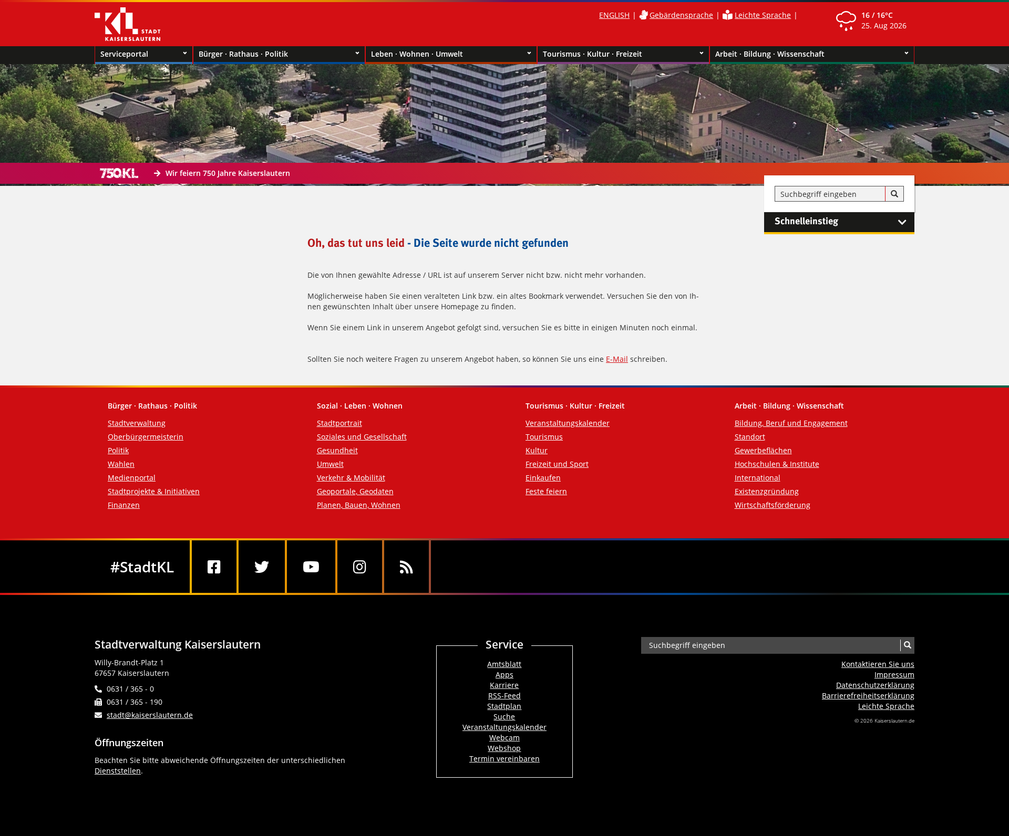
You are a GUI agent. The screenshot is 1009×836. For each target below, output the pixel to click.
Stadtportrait (339, 423)
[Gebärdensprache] (643, 15)
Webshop (504, 748)
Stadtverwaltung (137, 423)
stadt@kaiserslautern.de (150, 715)
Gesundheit (337, 450)
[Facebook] (214, 566)
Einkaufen (543, 478)
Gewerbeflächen (763, 450)
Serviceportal (124, 54)
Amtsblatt (504, 664)
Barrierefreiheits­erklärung (868, 696)
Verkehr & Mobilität (351, 478)
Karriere (504, 685)
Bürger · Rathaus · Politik (243, 54)
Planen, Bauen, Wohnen (358, 505)
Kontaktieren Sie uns (877, 664)
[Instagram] (359, 566)
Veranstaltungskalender (568, 423)
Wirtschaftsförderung (772, 505)
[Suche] (894, 194)
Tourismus (544, 437)
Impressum (894, 675)
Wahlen (121, 464)
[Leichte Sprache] (728, 15)
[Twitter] (262, 566)
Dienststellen (118, 771)
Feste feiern (546, 491)
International (757, 478)
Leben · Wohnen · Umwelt (417, 54)
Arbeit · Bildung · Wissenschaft (770, 54)
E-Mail (617, 359)
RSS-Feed (504, 696)
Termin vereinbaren (504, 759)
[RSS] (406, 566)
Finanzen (124, 505)
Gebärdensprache (681, 15)
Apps (504, 675)
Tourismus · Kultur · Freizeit (592, 54)
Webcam (504, 738)
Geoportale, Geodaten (355, 491)
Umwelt (330, 464)
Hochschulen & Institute (777, 464)
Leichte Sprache (763, 15)
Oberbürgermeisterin (145, 437)
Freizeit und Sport (557, 464)
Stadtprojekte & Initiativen (154, 491)
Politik (118, 450)
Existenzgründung (767, 491)
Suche (504, 717)
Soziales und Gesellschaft (362, 437)
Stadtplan (504, 706)
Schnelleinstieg (806, 221)
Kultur (537, 450)
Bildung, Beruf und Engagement (791, 423)
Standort (750, 437)
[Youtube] (311, 566)
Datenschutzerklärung (875, 685)
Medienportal (132, 478)
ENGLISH (614, 15)
